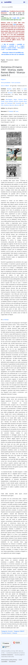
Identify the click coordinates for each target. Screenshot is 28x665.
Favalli (2, 101)
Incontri (10, 631)
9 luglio (14, 18)
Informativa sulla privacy (9, 660)
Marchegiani (9, 99)
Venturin (16, 101)
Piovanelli (18, 103)
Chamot (20, 99)
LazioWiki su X (13, 46)
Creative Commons (7, 655)
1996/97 (7, 85)
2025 (18, 18)
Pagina (3, 60)
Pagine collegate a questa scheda (12, 47)
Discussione (9, 60)
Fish (2, 105)
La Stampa (5, 319)
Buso (25, 101)
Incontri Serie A (6, 633)
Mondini (9, 89)
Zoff (22, 105)
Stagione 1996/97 (19, 631)
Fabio (14, 24)
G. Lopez (24, 89)
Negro (15, 99)
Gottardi (21, 101)
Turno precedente (5, 82)
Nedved (11, 101)
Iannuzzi (10, 92)
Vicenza (14, 633)
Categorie (4, 631)
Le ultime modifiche (12, 49)
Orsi (26, 103)
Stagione (3, 79)
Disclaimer (12, 661)
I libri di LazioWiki (8, 44)
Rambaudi (10, 103)
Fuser (6, 101)
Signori (3, 103)
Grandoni (6, 105)
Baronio (17, 105)
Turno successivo (15, 82)
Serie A (3, 85)
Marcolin (11, 105)
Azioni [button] (16, 60)
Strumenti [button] (4, 62)
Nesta (25, 99)
